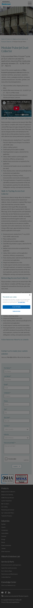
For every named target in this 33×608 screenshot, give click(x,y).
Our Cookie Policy (21, 302)
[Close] (30, 295)
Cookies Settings (16, 311)
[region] (16, 304)
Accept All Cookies (16, 306)
